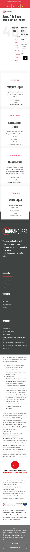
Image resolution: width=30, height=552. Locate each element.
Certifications (19, 51)
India (16, 60)
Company (17, 36)
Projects (17, 54)
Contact (17, 57)
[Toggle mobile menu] (27, 11)
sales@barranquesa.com (15, 2)
